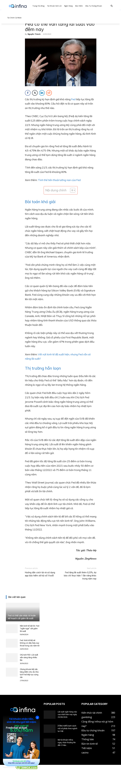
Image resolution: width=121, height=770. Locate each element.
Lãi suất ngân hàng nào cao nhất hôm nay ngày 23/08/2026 (67, 714)
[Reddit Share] (49, 93)
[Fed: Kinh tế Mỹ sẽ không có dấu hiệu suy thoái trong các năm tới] (12, 643)
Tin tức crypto (7, 768)
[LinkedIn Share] (42, 93)
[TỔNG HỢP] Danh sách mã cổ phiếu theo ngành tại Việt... (67, 728)
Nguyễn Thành (34, 34)
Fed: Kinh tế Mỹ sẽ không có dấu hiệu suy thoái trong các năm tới (29, 643)
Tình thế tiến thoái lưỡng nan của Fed (59, 180)
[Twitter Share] (35, 93)
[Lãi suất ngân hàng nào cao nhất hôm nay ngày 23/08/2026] (49, 715)
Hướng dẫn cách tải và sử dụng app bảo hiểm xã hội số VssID (40, 574)
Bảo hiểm (79, 6)
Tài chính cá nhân (14, 18)
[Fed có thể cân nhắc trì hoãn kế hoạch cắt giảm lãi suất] (23, 612)
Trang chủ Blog (38, 6)
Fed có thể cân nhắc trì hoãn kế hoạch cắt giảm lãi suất (22, 617)
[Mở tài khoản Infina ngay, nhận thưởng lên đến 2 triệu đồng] (49, 743)
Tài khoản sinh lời (54, 6)
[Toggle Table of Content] (71, 190)
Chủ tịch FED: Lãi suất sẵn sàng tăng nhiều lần (29, 657)
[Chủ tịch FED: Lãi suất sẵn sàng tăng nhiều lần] (12, 657)
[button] (111, 6)
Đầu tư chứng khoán (93, 6)
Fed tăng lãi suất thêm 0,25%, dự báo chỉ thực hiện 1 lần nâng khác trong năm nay (80, 575)
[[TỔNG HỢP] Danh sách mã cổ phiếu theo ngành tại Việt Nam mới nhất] (49, 729)
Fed (73, 99)
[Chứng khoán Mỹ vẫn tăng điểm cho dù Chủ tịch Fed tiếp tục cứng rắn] (12, 672)
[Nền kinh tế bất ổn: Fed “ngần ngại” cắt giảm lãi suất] (12, 628)
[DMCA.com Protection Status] (26, 768)
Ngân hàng (68, 6)
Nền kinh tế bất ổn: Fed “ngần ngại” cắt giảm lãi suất (29, 628)
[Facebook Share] (28, 93)
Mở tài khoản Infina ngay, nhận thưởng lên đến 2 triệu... (67, 742)
